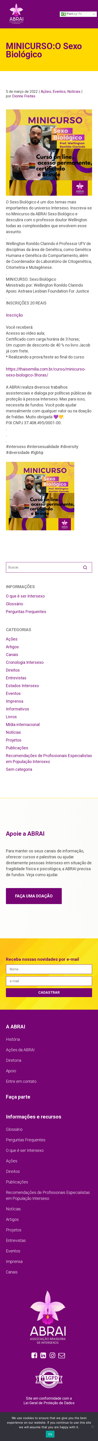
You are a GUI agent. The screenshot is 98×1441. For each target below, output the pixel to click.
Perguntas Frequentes (26, 611)
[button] (82, 13)
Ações (46, 91)
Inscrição (15, 315)
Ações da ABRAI (20, 1049)
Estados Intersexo (22, 685)
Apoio (11, 1070)
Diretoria (13, 1060)
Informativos (17, 709)
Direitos (13, 670)
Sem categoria (19, 769)
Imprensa (14, 701)
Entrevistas (16, 677)
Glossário (14, 603)
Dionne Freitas (23, 96)
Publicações (17, 747)
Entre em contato (21, 1081)
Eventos (59, 91)
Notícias (73, 91)
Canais (12, 654)
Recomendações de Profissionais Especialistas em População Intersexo (49, 758)
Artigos (12, 646)
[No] (92, 1426)
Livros (11, 716)
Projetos (13, 740)
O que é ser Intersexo (25, 596)
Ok (50, 1434)
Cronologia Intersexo (25, 662)
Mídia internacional (23, 724)
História (13, 1039)
